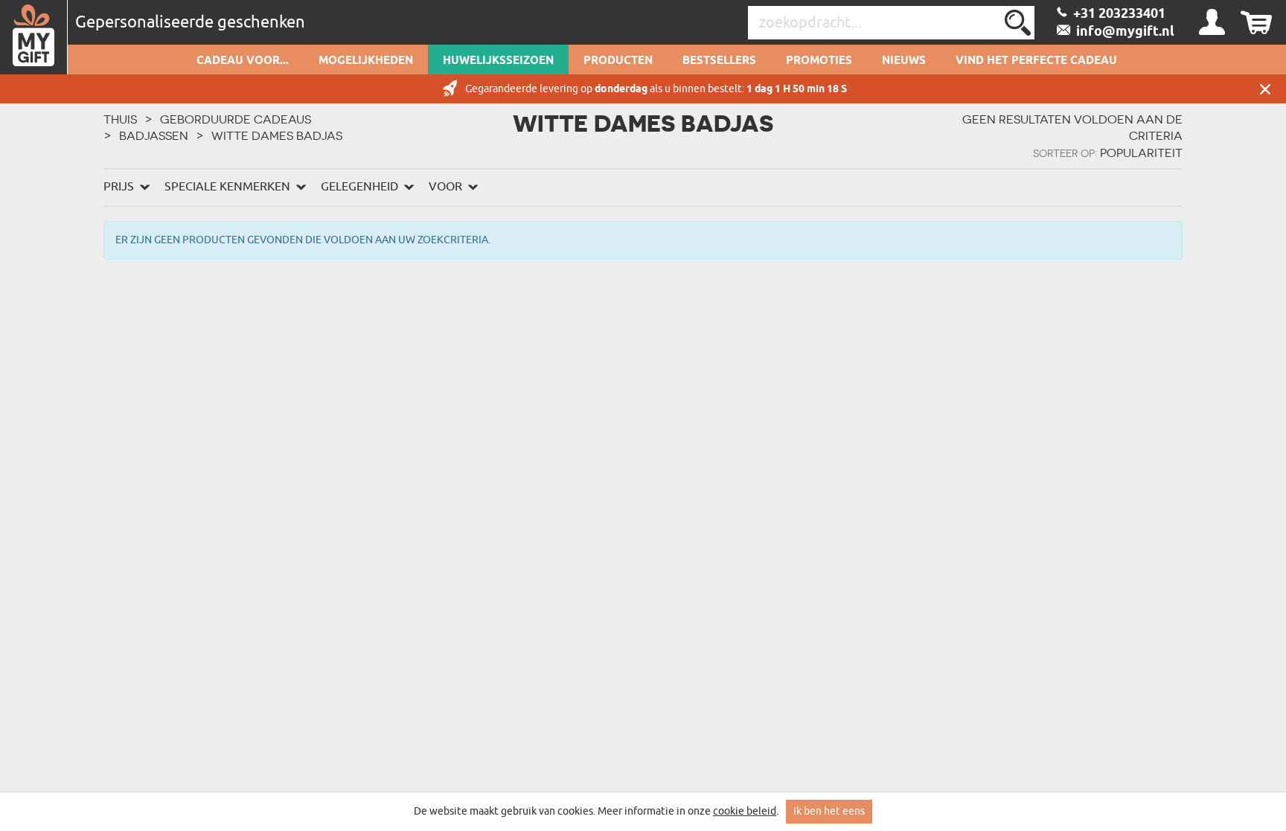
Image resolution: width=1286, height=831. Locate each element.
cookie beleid (744, 811)
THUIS (120, 119)
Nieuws (904, 61)
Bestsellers (719, 61)
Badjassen (153, 135)
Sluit (1265, 88)
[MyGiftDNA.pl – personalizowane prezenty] (34, 37)
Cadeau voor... (242, 61)
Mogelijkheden (366, 61)
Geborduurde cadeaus (235, 119)
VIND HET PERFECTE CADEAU (1036, 61)
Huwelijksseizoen (498, 61)
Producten (618, 61)
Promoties (819, 61)
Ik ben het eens (829, 811)
